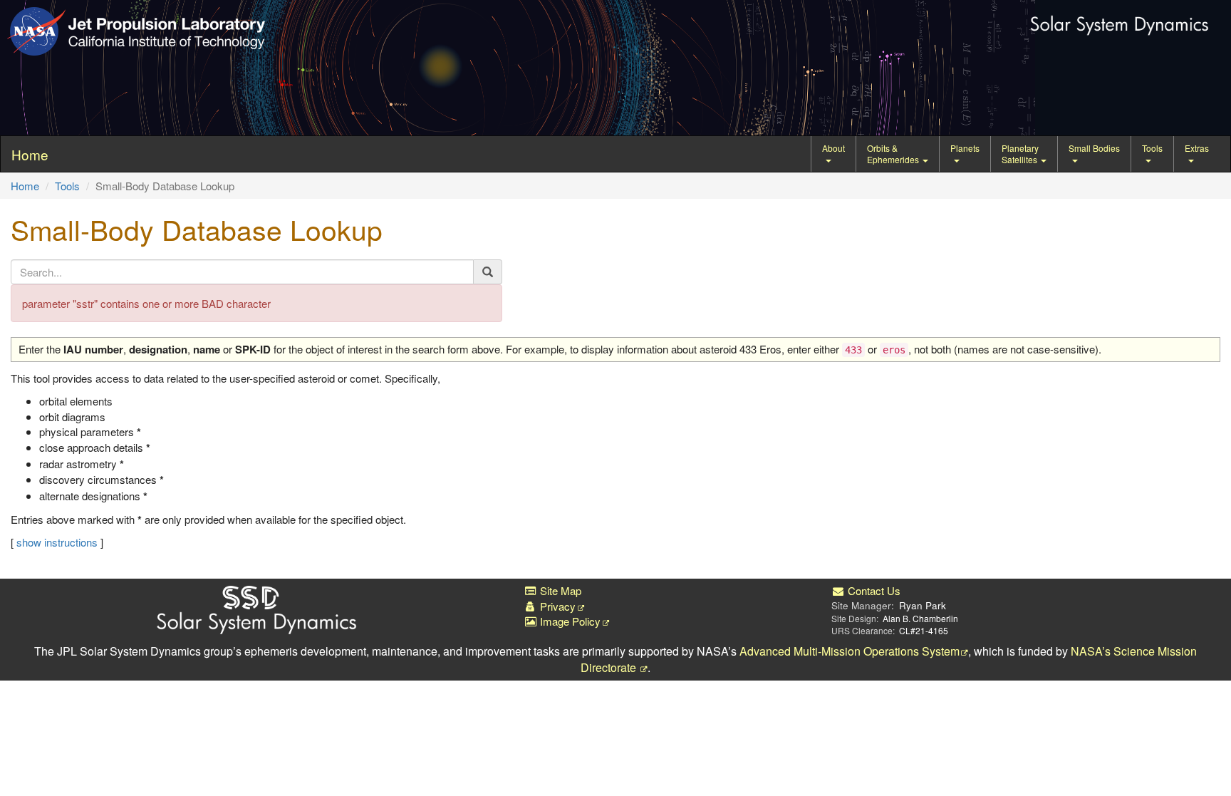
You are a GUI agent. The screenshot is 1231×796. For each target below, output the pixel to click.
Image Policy (569, 621)
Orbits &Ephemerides (894, 153)
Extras (1197, 148)
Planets (965, 148)
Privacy (556, 606)
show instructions (57, 541)
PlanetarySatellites (1020, 153)
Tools (1152, 148)
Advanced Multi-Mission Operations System (849, 651)
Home (25, 185)
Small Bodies (1094, 148)
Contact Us (872, 590)
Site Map (559, 590)
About (833, 148)
